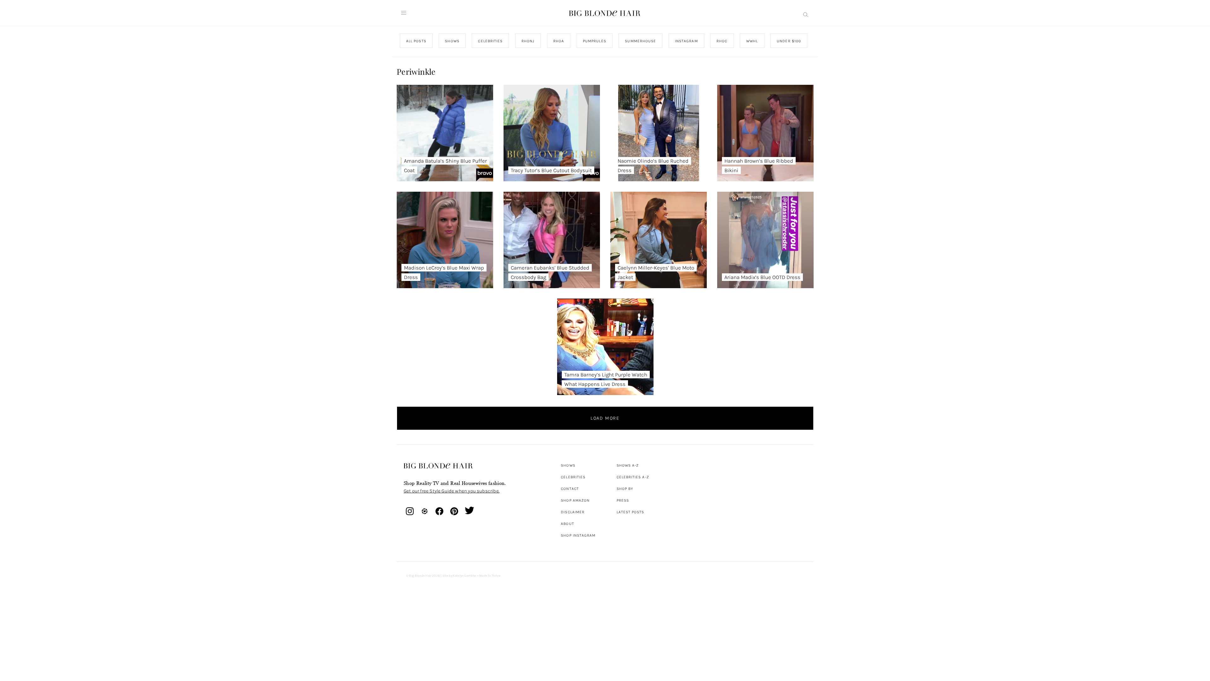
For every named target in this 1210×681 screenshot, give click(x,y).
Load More (605, 418)
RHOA (558, 41)
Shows (568, 465)
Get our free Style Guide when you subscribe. (451, 491)
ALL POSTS (416, 41)
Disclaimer (573, 512)
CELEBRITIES (490, 41)
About (567, 523)
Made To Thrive (489, 576)
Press (623, 500)
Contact (570, 488)
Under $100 (789, 41)
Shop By (625, 488)
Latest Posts (630, 512)
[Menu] (403, 12)
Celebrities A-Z (633, 477)
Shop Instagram (578, 535)
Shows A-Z (628, 465)
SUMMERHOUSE (640, 41)
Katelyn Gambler (464, 576)
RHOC (722, 41)
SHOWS (452, 41)
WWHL (752, 41)
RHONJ (527, 41)
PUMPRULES (594, 41)
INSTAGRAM (686, 41)
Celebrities (573, 477)
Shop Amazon (575, 500)
